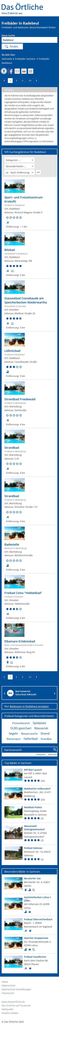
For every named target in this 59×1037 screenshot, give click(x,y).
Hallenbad (31, 739)
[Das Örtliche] (24, 5)
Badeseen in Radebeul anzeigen (29, 706)
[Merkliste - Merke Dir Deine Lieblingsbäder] (30, 71)
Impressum (8, 993)
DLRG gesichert (20, 728)
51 (30, 80)
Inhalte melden (10, 1013)
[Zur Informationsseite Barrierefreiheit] (3, 71)
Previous (4, 693)
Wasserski (41, 728)
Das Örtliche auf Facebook (16, 1005)
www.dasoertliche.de (13, 1001)
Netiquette (7, 1009)
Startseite (7, 58)
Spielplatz (39, 723)
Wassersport (14, 738)
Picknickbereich (21, 723)
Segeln (13, 733)
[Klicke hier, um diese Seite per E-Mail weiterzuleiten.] (17, 71)
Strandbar (46, 738)
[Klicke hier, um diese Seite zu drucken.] (24, 71)
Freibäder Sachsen (24, 58)
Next (54, 693)
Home (5, 981)
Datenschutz (8, 985)
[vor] (36, 80)
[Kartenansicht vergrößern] (55, 749)
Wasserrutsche (29, 733)
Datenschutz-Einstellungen (16, 989)
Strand (44, 733)
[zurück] (4, 80)
